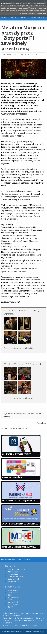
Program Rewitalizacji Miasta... (19, 500)
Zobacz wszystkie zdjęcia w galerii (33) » (18, 348)
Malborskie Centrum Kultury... (19, 546)
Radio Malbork (13, 579)
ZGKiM (10, 607)
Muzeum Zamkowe (15, 576)
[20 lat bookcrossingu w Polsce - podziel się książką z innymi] (21, 521)
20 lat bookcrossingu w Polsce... (20, 523)
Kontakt (27, 559)
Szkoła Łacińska (14, 597)
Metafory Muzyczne (17, 413)
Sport (24, 18)
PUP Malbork (13, 574)
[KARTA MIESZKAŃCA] (21, 475)
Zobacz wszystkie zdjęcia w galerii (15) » (18, 398)
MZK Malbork (13, 602)
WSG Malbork (13, 572)
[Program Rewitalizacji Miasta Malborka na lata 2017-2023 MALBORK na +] (21, 498)
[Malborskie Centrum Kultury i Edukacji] (21, 544)
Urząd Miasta (13, 590)
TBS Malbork (13, 592)
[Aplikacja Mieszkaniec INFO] (21, 452)
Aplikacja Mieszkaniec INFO (16, 454)
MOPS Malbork (13, 604)
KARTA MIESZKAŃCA (12, 477)
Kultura (15, 18)
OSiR (9, 595)
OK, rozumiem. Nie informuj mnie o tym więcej (32, 13)
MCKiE (31, 413)
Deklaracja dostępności (17, 569)
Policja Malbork (14, 581)
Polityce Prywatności (39, 10)
